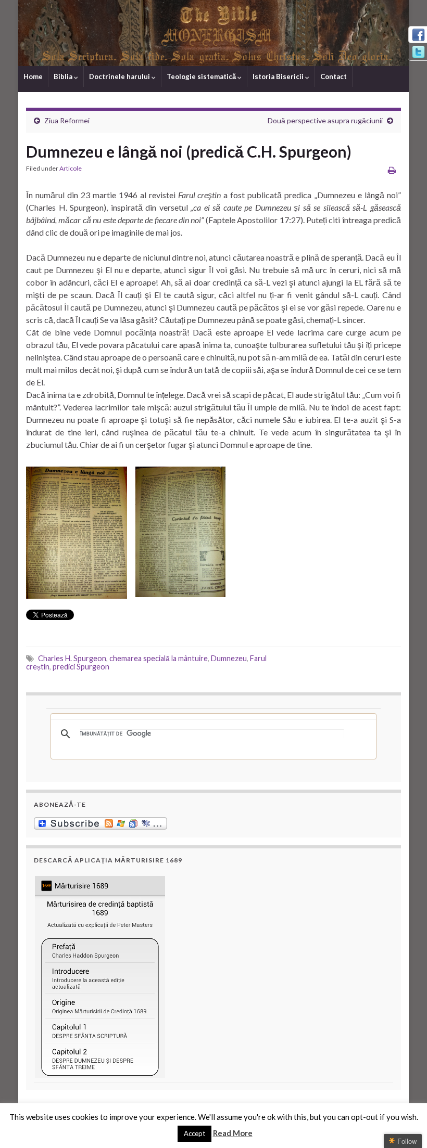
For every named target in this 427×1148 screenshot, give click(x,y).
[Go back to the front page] (213, 33)
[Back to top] (404, 1125)
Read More (233, 1133)
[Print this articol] (392, 170)
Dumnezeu (229, 658)
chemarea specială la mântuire (158, 658)
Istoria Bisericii (279, 76)
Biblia (64, 76)
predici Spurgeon (81, 666)
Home (33, 76)
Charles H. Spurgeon (72, 658)
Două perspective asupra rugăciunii (325, 120)
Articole (70, 168)
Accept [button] (194, 1133)
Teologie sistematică (202, 76)
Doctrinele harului (120, 76)
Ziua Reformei (67, 120)
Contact (333, 76)
